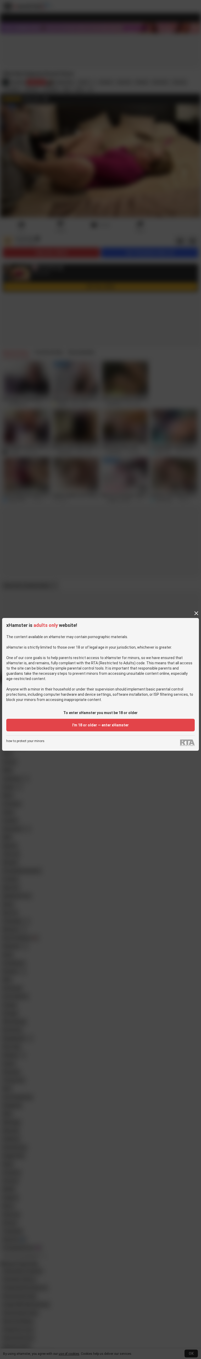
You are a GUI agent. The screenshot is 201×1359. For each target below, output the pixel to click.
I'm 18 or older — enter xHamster (100, 725)
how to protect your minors (25, 741)
